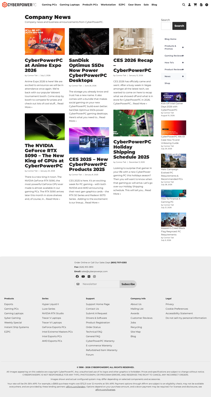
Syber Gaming (12, 318)
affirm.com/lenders (75, 386)
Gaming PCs (49, 4)
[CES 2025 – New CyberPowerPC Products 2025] (89, 140)
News (174, 76)
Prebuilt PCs (90, 4)
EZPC (122, 4)
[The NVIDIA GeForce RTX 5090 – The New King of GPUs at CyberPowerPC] (45, 126)
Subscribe (128, 284)
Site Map (136, 331)
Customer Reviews (141, 318)
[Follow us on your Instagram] (94, 277)
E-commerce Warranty (99, 345)
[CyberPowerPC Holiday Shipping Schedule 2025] (133, 123)
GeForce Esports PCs (54, 327)
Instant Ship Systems (16, 327)
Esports (8, 304)
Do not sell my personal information (186, 318)
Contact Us (92, 308)
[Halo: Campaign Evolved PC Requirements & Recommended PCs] (173, 161)
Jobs (133, 322)
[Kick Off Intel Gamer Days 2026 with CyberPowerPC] (173, 97)
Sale (146, 4)
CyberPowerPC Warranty (100, 341)
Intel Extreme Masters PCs (57, 331)
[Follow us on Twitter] (89, 277)
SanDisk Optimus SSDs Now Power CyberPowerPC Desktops (88, 70)
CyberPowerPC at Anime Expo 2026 (44, 65)
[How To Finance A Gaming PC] (173, 193)
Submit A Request (96, 313)
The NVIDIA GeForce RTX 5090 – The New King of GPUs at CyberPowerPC (44, 156)
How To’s (174, 62)
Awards (135, 313)
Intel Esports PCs (52, 336)
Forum (90, 354)
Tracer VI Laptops (52, 322)
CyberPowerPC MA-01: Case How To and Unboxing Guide (173, 139)
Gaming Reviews (174, 55)
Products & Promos (174, 47)
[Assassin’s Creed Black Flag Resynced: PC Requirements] (173, 220)
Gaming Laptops (70, 4)
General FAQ (93, 336)
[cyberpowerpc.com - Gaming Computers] (19, 4)
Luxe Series (48, 308)
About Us (136, 304)
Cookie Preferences (177, 308)
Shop (167, 83)
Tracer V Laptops (51, 318)
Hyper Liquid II (50, 304)
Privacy (170, 304)
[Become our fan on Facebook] (77, 277)
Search (165, 20)
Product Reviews (174, 69)
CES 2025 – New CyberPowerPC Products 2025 (88, 164)
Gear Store (134, 4)
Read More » (140, 103)
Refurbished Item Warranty (101, 350)
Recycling (136, 327)
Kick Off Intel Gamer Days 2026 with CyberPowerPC (172, 106)
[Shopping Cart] (195, 4)
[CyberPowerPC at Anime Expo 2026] (45, 41)
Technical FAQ (94, 331)
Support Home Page (98, 304)
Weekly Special (13, 322)
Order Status (93, 327)
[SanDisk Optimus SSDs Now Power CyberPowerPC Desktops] (89, 41)
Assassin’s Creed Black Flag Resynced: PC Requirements (173, 231)
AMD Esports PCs (52, 341)
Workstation (108, 4)
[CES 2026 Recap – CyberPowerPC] (133, 41)
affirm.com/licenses (105, 389)
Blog (154, 4)
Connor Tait (32, 75)
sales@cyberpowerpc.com (94, 271)
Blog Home (170, 39)
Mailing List (137, 308)
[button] (184, 4)
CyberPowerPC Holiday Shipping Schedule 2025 (132, 149)
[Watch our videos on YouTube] (83, 277)
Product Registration (98, 322)
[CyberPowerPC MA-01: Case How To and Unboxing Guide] (173, 127)
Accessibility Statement (179, 313)
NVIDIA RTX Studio (53, 313)
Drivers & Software (96, 318)
